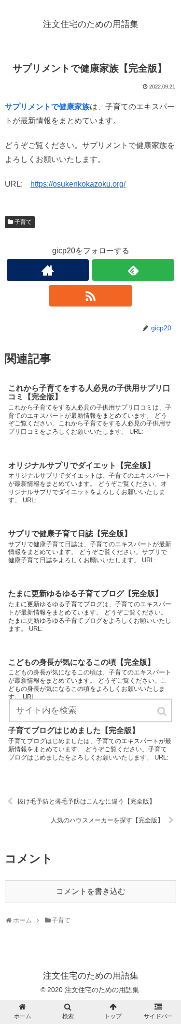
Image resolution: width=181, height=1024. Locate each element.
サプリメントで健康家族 (47, 106)
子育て (23, 222)
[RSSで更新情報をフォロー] (90, 296)
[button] (162, 711)
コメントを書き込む (90, 891)
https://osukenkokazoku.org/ (77, 184)
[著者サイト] (48, 270)
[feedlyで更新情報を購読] (133, 270)
